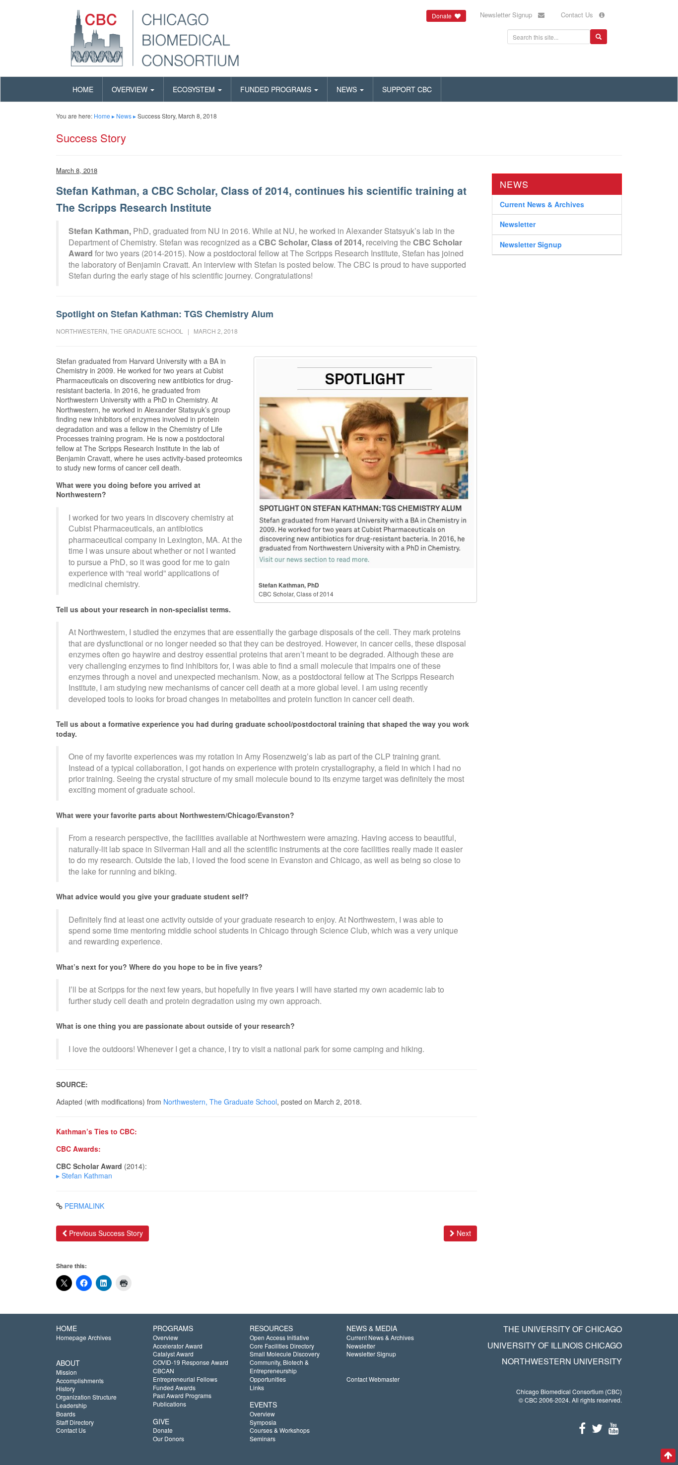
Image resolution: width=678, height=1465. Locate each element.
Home (82, 89)
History (65, 1388)
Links (257, 1387)
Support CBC (407, 89)
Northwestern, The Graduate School (220, 1102)
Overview (130, 89)
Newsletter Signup (509, 14)
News (348, 89)
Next (463, 1233)
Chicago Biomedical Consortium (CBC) (569, 1391)
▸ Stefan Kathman (84, 1175)
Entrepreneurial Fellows (185, 1379)
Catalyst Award (173, 1353)
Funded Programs (276, 89)
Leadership (71, 1405)
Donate (163, 1430)
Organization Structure (86, 1397)
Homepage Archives (83, 1337)
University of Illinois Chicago (554, 1345)
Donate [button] (443, 15)
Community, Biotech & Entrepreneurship (279, 1366)
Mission (66, 1372)
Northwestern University (562, 1361)
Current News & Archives (542, 204)
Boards (65, 1413)
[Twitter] (597, 1427)
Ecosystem (195, 89)
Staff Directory (75, 1422)
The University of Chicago (562, 1329)
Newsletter (518, 224)
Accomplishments (80, 1380)
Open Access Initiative (279, 1337)
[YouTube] (614, 1427)
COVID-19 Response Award (190, 1362)
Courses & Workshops (280, 1430)
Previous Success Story (105, 1233)
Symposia (263, 1422)
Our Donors (168, 1438)
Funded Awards (174, 1387)
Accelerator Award (178, 1346)
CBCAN (163, 1370)
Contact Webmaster (373, 1379)
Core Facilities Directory (282, 1346)
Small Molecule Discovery (285, 1353)
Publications (169, 1404)
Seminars (262, 1438)
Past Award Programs (182, 1395)
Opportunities (268, 1379)
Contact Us (580, 14)
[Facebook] (582, 1427)
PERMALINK (84, 1206)
